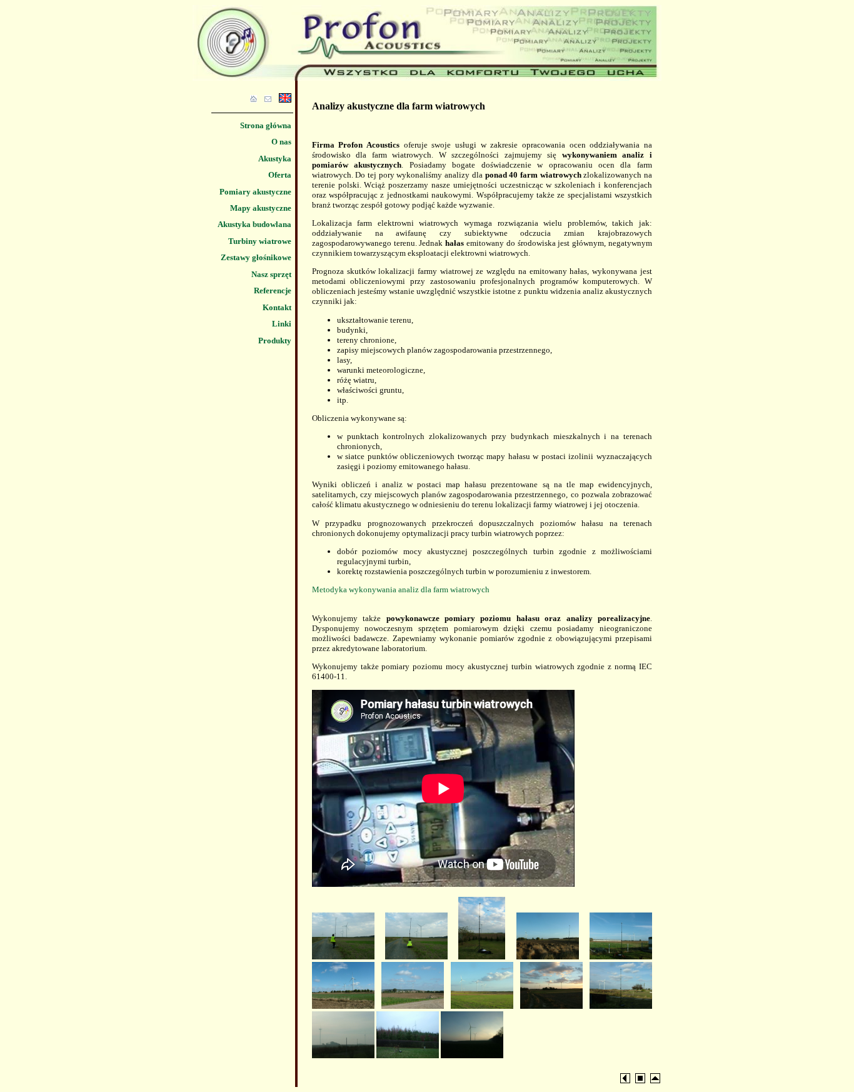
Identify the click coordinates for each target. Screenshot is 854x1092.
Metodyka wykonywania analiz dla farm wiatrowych (401, 589)
